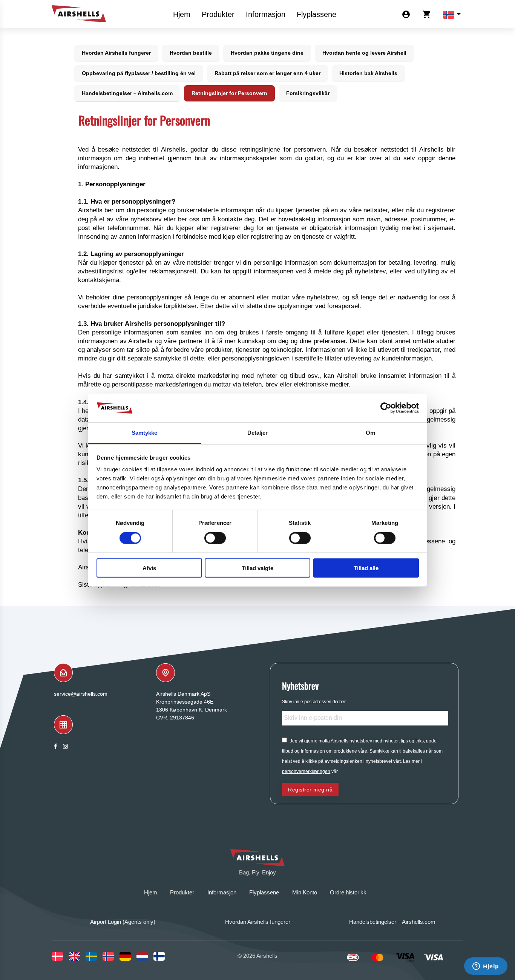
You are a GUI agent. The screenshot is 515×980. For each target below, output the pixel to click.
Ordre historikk (348, 892)
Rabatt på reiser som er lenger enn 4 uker (267, 73)
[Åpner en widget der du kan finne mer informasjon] (485, 966)
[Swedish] (94, 956)
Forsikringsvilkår (308, 93)
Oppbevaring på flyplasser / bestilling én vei (139, 73)
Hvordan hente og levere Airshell (364, 53)
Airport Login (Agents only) (122, 922)
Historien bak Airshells (368, 73)
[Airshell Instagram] (65, 746)
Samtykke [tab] (145, 432)
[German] (128, 956)
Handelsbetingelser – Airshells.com (127, 93)
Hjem (181, 14)
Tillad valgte (257, 568)
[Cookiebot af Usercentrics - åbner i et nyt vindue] (386, 408)
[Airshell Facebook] (55, 746)
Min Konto (304, 892)
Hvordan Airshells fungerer (116, 53)
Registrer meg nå (310, 790)
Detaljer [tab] (257, 432)
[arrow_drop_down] (448, 14)
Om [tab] (370, 432)
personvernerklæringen (306, 771)
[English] (77, 956)
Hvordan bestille (191, 53)
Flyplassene (316, 14)
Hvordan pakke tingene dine (267, 53)
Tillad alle (366, 568)
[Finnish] (161, 956)
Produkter (218, 14)
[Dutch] (144, 956)
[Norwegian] (111, 956)
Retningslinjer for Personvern (229, 93)
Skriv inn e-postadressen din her (314, 701)
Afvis (149, 568)
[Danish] (60, 956)
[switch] (215, 538)
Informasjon (265, 14)
